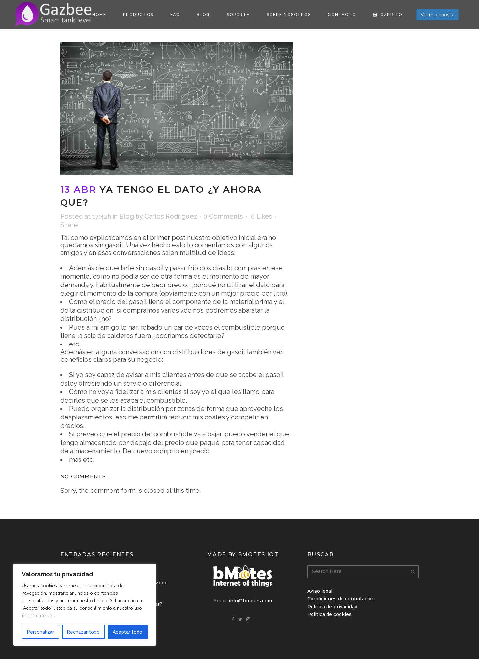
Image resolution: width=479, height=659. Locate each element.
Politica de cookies (329, 614)
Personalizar (40, 632)
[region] (84, 605)
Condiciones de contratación (341, 599)
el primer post (164, 238)
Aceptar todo (127, 632)
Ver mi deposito (438, 14)
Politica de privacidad (332, 606)
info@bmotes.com (250, 601)
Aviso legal (319, 591)
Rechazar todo (83, 632)
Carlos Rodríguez (170, 216)
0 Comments (223, 216)
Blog (126, 216)
